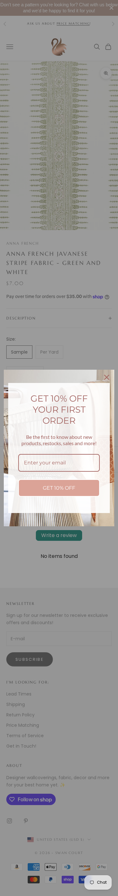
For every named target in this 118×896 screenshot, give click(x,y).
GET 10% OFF (59, 488)
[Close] (106, 377)
